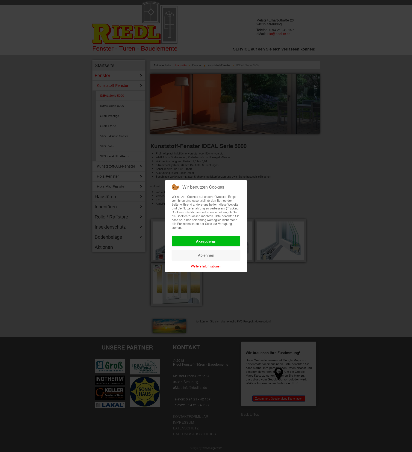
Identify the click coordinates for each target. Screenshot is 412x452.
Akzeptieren (206, 241)
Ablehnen (206, 255)
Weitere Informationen (206, 266)
